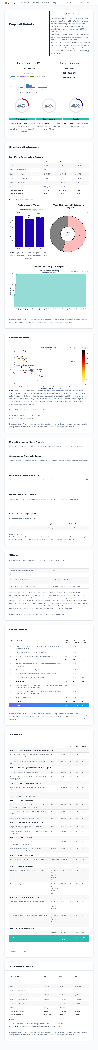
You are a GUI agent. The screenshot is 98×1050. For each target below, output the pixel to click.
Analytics (36, 3)
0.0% (49, 105)
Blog (54, 3)
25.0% (76, 105)
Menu (95, 2)
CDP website (58, 1024)
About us (68, 3)
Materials (67, 77)
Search (88, 2)
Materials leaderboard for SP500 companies (28, 416)
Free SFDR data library (51, 1026)
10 (11, 697)
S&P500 (66, 73)
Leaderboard (24, 3)
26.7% (22, 105)
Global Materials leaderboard (22, 418)
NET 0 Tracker (11, 3)
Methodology (84, 715)
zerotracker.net (49, 560)
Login (81, 2)
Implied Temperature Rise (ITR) (28, 928)
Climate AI (45, 3)
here (31, 199)
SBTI (34, 514)
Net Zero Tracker (78, 24)
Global (66, 68)
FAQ (60, 3)
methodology (60, 614)
